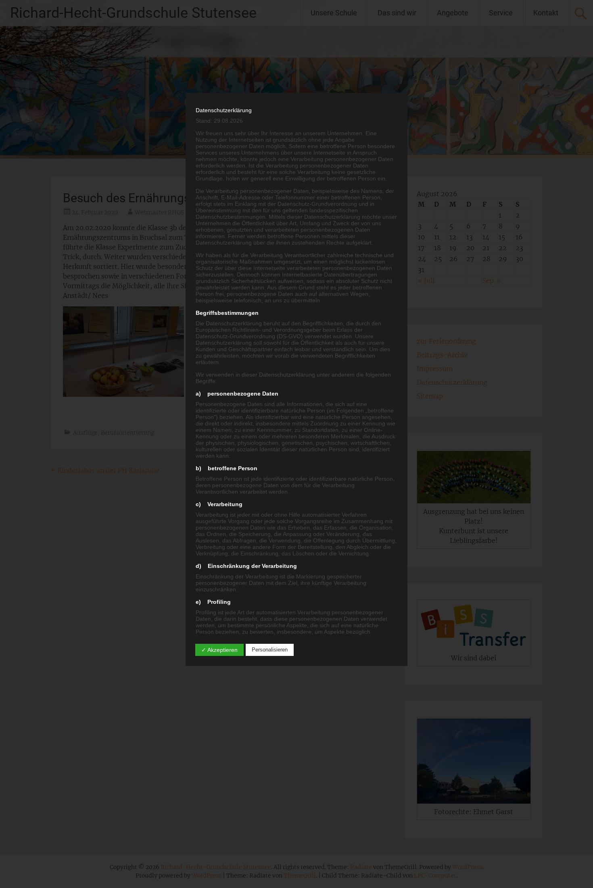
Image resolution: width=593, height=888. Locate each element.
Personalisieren (270, 650)
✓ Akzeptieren (219, 650)
